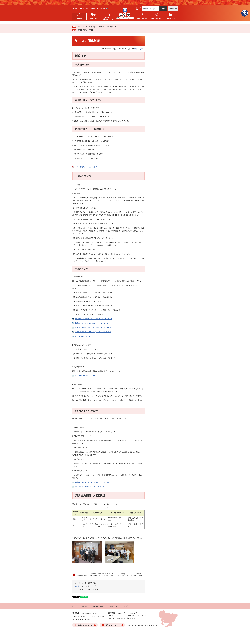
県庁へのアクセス (110, 625)
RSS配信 (125, 606)
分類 (170, 18)
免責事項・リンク (113, 606)
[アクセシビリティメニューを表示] (244, 13)
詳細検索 (171, 9)
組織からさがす (89, 27)
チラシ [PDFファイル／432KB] (86, 167)
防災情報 (79, 18)
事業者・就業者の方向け (108, 18)
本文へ (77, 8)
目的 (142, 18)
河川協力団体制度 (84, 30)
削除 (92, 30)
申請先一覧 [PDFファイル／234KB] (86, 375)
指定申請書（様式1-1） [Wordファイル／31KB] (91, 323)
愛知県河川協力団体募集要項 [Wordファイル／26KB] (93, 319)
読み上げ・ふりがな (89, 8)
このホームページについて (80, 606)
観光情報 (93, 18)
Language (102, 8)
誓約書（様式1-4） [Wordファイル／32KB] (90, 336)
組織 (156, 18)
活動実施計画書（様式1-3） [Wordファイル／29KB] (93, 332)
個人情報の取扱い (98, 606)
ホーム (80, 27)
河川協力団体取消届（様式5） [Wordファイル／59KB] (94, 486)
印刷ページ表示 (139, 49)
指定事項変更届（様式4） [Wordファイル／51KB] (92, 482)
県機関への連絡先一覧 (85, 625)
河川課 (99, 27)
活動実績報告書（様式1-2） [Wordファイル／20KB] (93, 327)
